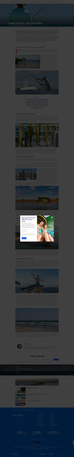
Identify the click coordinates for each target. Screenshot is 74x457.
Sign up (24, 238)
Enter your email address (25, 229)
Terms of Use (26, 234)
